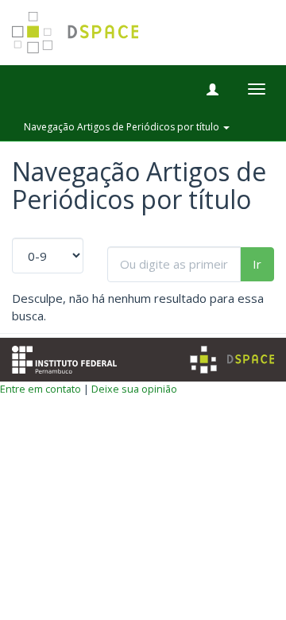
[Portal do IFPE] (64, 358)
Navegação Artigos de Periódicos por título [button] (123, 127)
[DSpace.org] (232, 360)
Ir (257, 264)
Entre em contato (40, 389)
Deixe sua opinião (134, 389)
